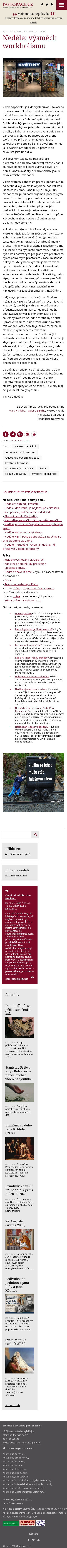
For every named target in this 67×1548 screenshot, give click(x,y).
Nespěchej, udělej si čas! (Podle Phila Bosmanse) (34, 709)
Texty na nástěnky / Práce (21, 584)
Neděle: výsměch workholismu (31, 689)
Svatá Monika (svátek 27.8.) (15, 1342)
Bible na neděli (17, 870)
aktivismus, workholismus (20, 452)
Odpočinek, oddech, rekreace (22, 457)
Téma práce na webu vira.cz (22, 600)
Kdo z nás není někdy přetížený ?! (33, 657)
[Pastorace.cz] (18, 5)
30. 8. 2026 (21, 875)
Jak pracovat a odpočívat (28, 645)
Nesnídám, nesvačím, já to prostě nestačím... (33, 520)
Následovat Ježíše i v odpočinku (31, 726)
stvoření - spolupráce (44, 473)
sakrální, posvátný (15, 473)
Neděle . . (10, 898)
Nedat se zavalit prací (18, 572)
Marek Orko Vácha (25, 31)
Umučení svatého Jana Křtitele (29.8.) (18, 1129)
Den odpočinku (23, 613)
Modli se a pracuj (15, 567)
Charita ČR (28, 1508)
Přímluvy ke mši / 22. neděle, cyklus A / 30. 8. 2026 (19, 1190)
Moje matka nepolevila (33, 14)
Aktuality (12, 994)
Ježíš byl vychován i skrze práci (24, 559)
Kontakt (33, 1533)
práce (16, 588)
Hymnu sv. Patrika (20, 1499)
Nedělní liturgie (20, 978)
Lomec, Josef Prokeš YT (19, 1512)
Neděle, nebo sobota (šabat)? (23, 532)
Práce (42, 468)
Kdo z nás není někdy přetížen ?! (25, 563)
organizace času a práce (19, 468)
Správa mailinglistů (20, 854)
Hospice (40, 1508)
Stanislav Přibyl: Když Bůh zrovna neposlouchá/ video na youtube (18, 1073)
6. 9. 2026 (10, 875)
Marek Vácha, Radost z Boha (27, 410)
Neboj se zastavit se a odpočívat (32, 676)
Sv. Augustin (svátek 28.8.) (15, 1223)
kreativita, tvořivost (16, 463)
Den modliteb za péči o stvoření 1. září (18, 1009)
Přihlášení (13, 848)
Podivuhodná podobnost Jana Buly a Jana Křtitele (17, 1285)
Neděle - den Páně (25, 446)
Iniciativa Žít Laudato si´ (19, 1055)
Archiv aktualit (12, 1405)
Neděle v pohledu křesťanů (21, 503)
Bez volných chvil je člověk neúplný (33, 629)
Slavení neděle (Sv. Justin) (21, 516)
